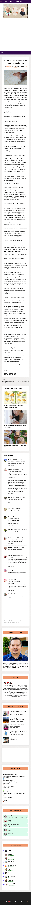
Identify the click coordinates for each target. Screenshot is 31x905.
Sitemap (12, 1)
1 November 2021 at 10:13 (19, 570)
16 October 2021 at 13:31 (17, 459)
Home (1, 1)
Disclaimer (19, 1)
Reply (9, 465)
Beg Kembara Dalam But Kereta (18, 738)
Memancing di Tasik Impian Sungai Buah (14, 782)
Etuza (9, 537)
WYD (9, 901)
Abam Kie (8, 66)
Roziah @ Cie (11, 876)
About (6, 1)
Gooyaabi (19, 901)
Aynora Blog (6, 792)
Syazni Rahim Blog (8, 780)
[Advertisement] (15, 35)
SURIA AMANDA (7, 797)
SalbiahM (11, 497)
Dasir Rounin (12, 529)
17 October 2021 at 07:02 (22, 529)
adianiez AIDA (12, 579)
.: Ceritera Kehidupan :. (9, 786)
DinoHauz (10, 872)
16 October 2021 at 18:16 (20, 497)
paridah (10, 547)
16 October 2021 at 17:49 (18, 469)
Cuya (9, 850)
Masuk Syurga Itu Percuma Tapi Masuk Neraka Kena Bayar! (18, 718)
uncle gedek (12, 884)
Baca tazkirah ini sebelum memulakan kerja (17, 725)
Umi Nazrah (11, 594)
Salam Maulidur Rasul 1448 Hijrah (12, 799)
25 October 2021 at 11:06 (18, 555)
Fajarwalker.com (12, 869)
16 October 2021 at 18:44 (16, 508)
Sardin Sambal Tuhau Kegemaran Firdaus (14, 776)
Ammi (10, 469)
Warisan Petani (12, 516)
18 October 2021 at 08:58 (19, 547)
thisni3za (10, 880)
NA (9, 508)
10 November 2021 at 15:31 (21, 594)
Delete (12, 465)
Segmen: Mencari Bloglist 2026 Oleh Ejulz (14, 793)
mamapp (10, 570)
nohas (10, 459)
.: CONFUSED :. (6, 787)
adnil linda (11, 858)
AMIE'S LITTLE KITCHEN (10, 775)
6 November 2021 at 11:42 (14, 581)
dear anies (11, 861)
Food (6, 370)
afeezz (10, 555)
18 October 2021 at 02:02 (17, 537)
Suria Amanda (12, 865)
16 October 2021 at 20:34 (14, 518)
